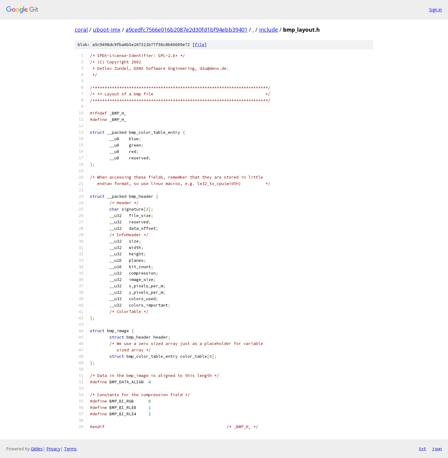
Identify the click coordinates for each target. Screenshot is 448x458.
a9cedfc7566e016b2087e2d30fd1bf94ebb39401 (186, 29)
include (268, 29)
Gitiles (37, 449)
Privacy (53, 449)
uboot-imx (106, 29)
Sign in (435, 9)
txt (422, 448)
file (199, 44)
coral (81, 29)
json (437, 448)
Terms (70, 449)
